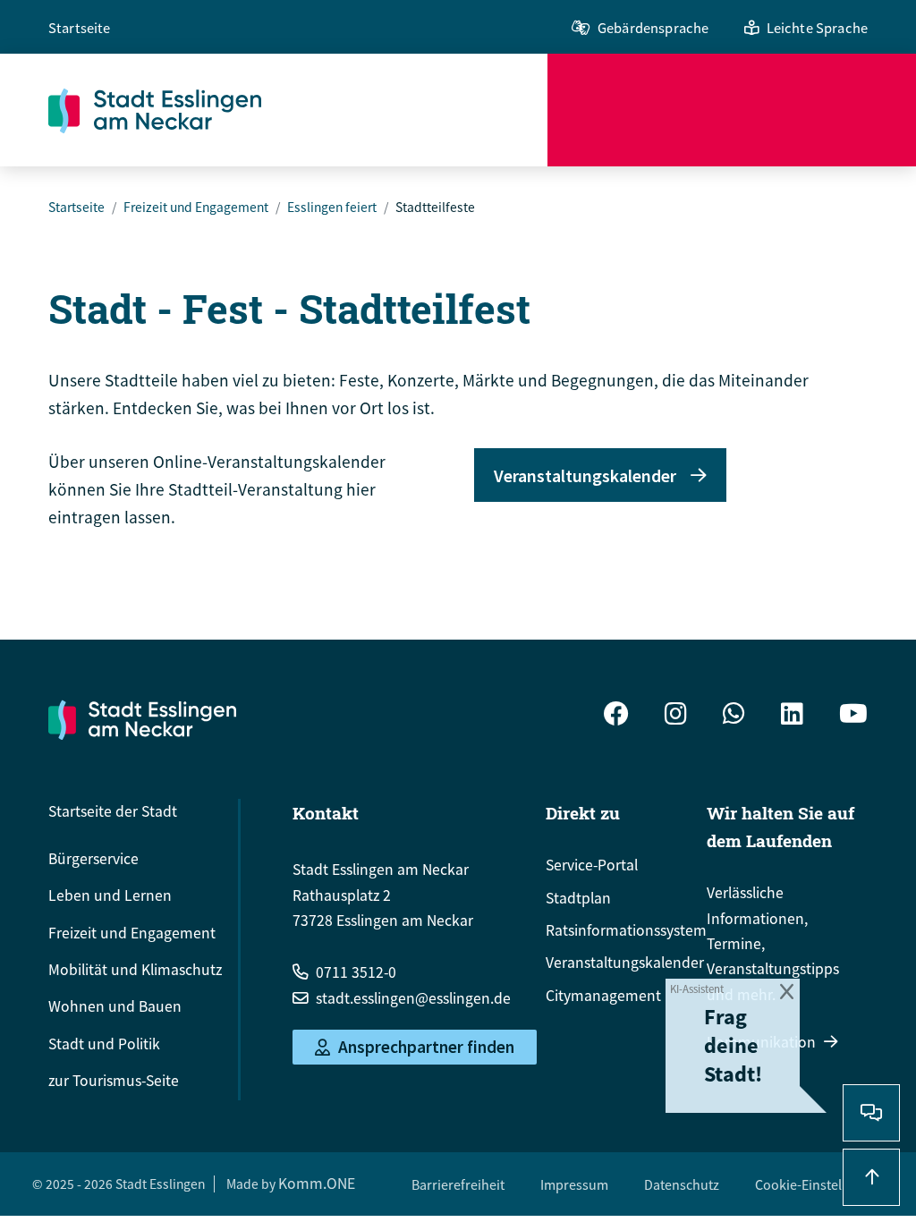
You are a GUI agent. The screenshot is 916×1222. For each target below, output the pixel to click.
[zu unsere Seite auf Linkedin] (792, 715)
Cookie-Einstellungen (819, 1184)
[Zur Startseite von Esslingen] (297, 110)
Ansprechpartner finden (426, 1047)
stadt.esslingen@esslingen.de (413, 998)
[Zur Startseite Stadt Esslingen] (142, 719)
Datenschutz (681, 1184)
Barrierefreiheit (458, 1184)
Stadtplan (578, 898)
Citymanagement (603, 996)
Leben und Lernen (110, 895)
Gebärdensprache (653, 28)
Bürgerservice (93, 859)
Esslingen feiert (332, 207)
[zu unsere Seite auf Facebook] (616, 715)
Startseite (79, 28)
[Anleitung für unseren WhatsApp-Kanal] (734, 715)
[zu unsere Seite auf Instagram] (676, 715)
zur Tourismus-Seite (113, 1080)
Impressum (574, 1184)
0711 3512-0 (356, 972)
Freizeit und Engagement (195, 207)
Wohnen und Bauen (115, 1006)
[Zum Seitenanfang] (871, 1177)
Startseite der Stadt (112, 811)
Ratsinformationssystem (626, 930)
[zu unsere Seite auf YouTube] (853, 715)
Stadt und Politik (104, 1044)
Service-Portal (592, 865)
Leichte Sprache (817, 28)
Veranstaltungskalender (585, 475)
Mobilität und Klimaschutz (135, 970)
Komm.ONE (316, 1183)
